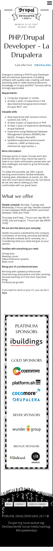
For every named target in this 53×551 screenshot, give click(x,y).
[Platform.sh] (26, 382)
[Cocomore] (26, 391)
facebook (29, 511)
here (4, 292)
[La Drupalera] (41, 65)
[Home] (26, 13)
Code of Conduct (38, 504)
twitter (23, 511)
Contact (20, 504)
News (8, 504)
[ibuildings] (27, 342)
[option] (26, 428)
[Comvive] (26, 371)
